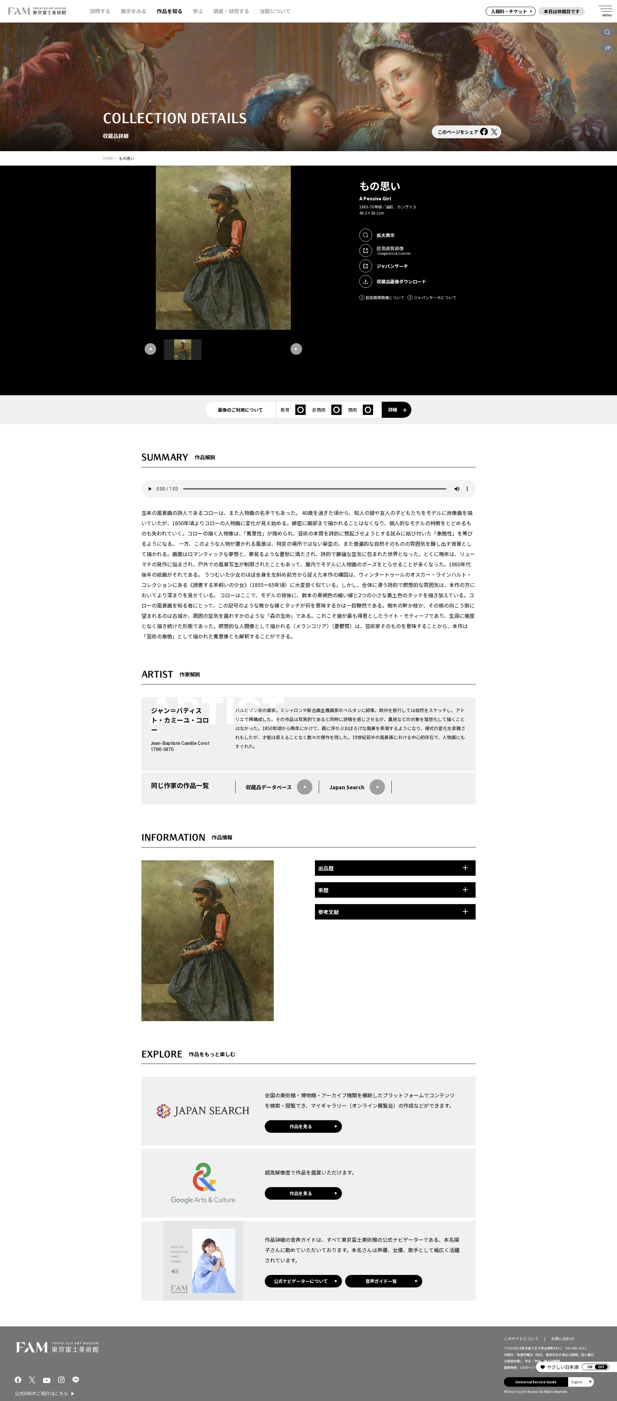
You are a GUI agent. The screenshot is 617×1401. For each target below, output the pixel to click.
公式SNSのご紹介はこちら (41, 1393)
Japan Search (346, 787)
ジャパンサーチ (392, 266)
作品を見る (301, 1126)
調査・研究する (231, 11)
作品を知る (170, 11)
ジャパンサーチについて (435, 297)
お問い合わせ (562, 1338)
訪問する (100, 11)
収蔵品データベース (269, 787)
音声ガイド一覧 (381, 1281)
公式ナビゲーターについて (301, 1281)
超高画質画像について (385, 297)
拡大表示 (386, 235)
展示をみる (134, 11)
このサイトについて (521, 1338)
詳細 (392, 409)
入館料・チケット (509, 11)
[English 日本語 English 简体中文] (581, 1382)
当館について (275, 11)
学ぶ (198, 11)
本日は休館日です (562, 11)
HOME (108, 158)
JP (607, 47)
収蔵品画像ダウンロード (401, 281)
